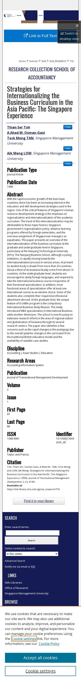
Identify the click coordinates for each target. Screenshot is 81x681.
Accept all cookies (40, 657)
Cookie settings (24, 638)
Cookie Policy (49, 643)
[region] (40, 643)
